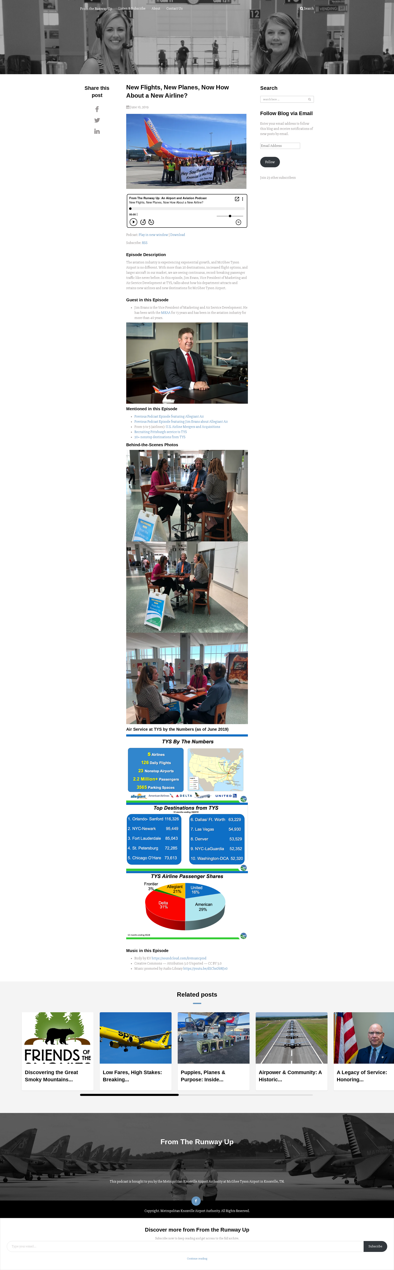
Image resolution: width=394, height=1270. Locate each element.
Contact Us (174, 8)
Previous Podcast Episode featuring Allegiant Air (169, 416)
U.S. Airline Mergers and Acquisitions (193, 427)
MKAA (166, 313)
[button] (187, 495)
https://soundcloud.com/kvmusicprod (179, 958)
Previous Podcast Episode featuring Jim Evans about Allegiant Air (181, 421)
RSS (145, 243)
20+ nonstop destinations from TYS (160, 437)
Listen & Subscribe (131, 8)
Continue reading (197, 1258)
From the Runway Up (96, 8)
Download (177, 235)
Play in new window (153, 235)
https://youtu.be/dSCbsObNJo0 (205, 968)
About (156, 8)
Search (308, 8)
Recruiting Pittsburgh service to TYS (160, 432)
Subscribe (375, 1246)
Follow (270, 162)
